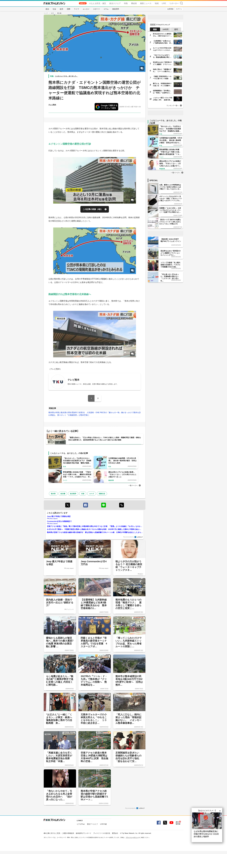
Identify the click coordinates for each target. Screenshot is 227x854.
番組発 (134, 3)
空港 (82, 493)
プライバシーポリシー (132, 837)
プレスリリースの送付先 (101, 833)
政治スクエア (115, 3)
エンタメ (86, 9)
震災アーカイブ (92, 824)
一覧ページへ (133, 485)
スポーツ (96, 9)
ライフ (76, 9)
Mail (177, 821)
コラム (106, 9)
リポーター (174, 3)
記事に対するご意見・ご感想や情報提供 (60, 833)
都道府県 (115, 9)
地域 (157, 3)
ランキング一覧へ (172, 105)
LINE (103, 505)
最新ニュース (145, 3)
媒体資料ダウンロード (83, 833)
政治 (47, 9)
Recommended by (128, 537)
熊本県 (53, 493)
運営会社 (115, 833)
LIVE (164, 3)
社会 (54, 9)
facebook (85, 505)
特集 (126, 3)
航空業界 (73, 493)
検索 (181, 3)
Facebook (158, 823)
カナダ (91, 493)
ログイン (179, 9)
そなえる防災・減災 (97, 3)
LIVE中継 (103, 824)
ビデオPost (81, 824)
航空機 (63, 493)
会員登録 (170, 9)
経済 (61, 9)
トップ (46, 13)
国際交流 (102, 493)
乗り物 (59, 13)
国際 (68, 9)
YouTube (171, 823)
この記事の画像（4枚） (93, 209)
